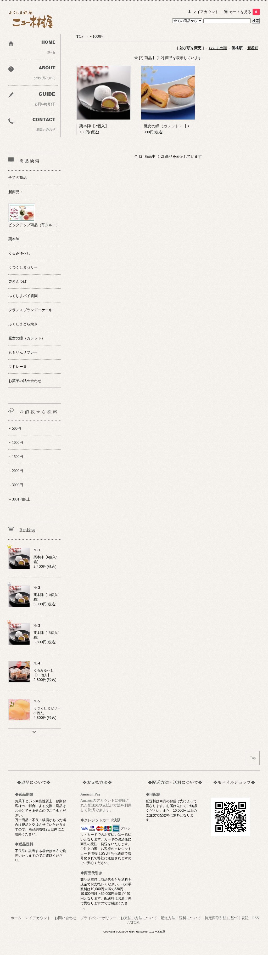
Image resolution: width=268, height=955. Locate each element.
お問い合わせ (65, 918)
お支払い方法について (138, 918)
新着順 (252, 48)
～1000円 (96, 36)
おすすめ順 (218, 48)
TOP (79, 36)
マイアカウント (206, 12)
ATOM (134, 922)
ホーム (15, 918)
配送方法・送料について (181, 918)
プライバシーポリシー (98, 918)
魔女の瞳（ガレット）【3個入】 (172, 126)
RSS (255, 918)
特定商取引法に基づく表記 (227, 918)
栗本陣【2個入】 (94, 126)
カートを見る (243, 12)
